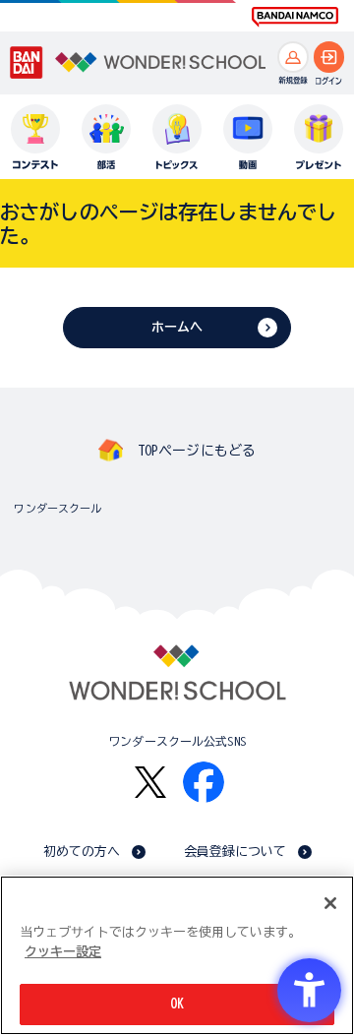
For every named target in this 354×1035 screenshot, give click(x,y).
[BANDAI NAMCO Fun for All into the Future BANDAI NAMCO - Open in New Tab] (295, 17)
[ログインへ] (329, 57)
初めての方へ (82, 851)
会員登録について (235, 851)
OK (177, 1004)
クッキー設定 (63, 951)
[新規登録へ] (293, 57)
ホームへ (177, 327)
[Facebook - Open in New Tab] (203, 782)
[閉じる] (330, 903)
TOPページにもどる (197, 450)
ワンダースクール (57, 508)
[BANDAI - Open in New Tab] (26, 62)
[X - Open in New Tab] (150, 782)
